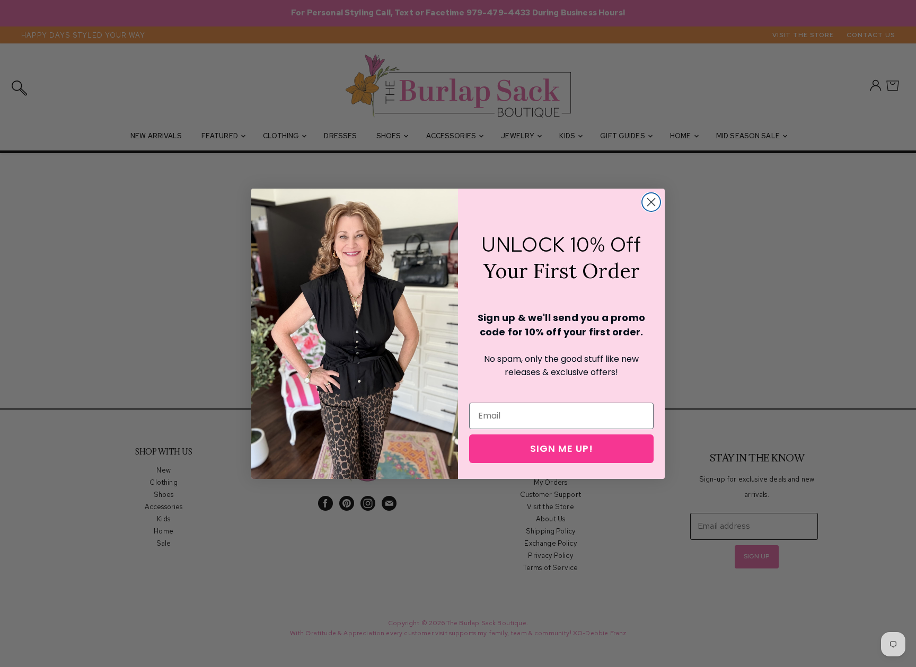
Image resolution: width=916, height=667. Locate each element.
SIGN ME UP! (561, 448)
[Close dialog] (651, 202)
